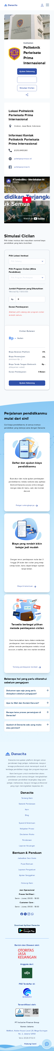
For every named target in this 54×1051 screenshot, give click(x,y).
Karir (27, 809)
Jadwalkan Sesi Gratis (27, 858)
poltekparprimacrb (22, 167)
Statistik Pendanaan (27, 804)
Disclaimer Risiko (27, 834)
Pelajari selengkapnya (25, 505)
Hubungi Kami (27, 883)
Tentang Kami (27, 798)
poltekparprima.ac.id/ (23, 159)
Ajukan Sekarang (27, 71)
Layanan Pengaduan (27, 870)
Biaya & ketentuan (25, 586)
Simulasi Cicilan (27, 88)
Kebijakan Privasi (27, 829)
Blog (27, 815)
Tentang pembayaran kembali (25, 667)
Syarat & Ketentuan (27, 823)
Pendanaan (27, 840)
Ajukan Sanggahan (27, 875)
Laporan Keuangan (27, 846)
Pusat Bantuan (27, 864)
